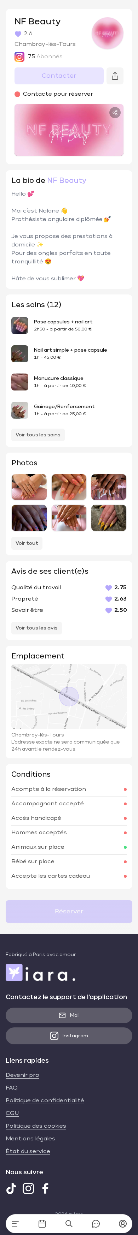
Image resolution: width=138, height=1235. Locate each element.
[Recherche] (69, 1224)
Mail (75, 1015)
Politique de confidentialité (45, 1101)
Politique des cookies (36, 1126)
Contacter (59, 76)
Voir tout (27, 543)
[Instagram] (28, 1188)
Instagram (75, 1035)
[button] (123, 1224)
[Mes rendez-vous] (42, 1224)
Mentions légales (30, 1139)
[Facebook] (45, 1188)
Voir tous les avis (37, 628)
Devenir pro (22, 1075)
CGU (12, 1113)
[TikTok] (11, 1188)
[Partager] (115, 112)
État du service (28, 1152)
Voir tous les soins (38, 434)
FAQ (12, 1088)
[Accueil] (15, 1224)
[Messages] (96, 1224)
